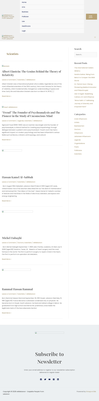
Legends (20, 121)
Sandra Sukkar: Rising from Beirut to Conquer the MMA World (84, 77)
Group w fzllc (91, 391)
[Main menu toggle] (95, 37)
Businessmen (79, 126)
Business (25, 12)
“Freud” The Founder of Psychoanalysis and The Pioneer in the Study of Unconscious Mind (31, 114)
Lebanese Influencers (82, 136)
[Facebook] (41, 379)
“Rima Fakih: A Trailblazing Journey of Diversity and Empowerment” (84, 103)
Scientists (21, 80)
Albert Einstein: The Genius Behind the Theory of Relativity (31, 73)
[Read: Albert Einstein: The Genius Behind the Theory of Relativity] (5, 66)
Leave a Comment (9, 80)
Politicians (78, 150)
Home (24, 2)
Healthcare (26, 26)
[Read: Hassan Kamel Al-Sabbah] (12, 161)
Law (23, 21)
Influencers (78, 133)
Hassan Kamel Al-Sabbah (17, 177)
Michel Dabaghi (12, 238)
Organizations (79, 143)
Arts (23, 7)
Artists (76, 122)
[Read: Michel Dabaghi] (17, 222)
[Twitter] (45, 379)
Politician (25, 16)
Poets (76, 147)
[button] (91, 17)
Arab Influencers (80, 119)
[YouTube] (49, 379)
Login (24, 31)
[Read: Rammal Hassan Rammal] (16, 277)
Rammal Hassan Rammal (17, 289)
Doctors (20, 243)
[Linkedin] (58, 379)
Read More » (6, 96)
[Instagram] (54, 379)
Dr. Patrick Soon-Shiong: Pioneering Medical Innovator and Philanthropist (85, 87)
